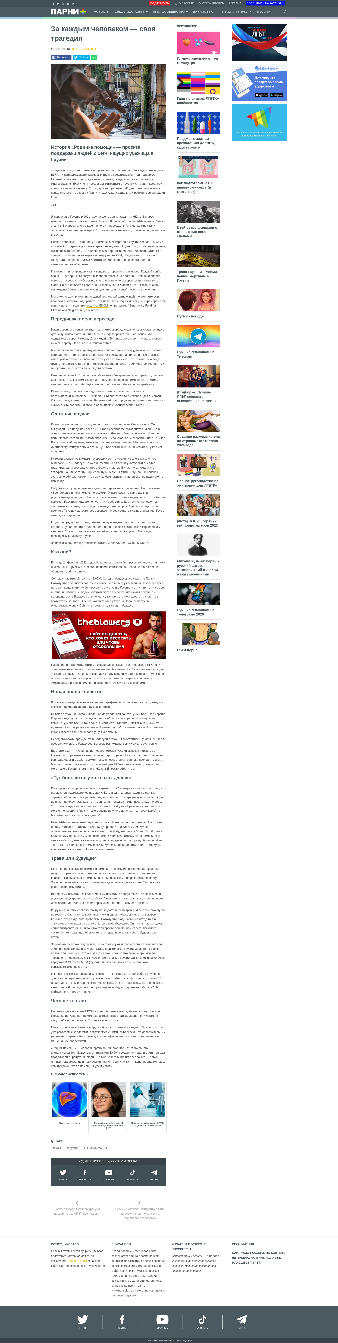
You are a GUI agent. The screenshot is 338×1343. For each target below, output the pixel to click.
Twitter (83, 57)
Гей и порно (187, 650)
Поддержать (159, 3)
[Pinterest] (73, 3)
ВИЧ (58, 1148)
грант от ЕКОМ (97, 305)
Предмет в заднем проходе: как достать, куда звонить (196, 143)
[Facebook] (54, 3)
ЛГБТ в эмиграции (84, 48)
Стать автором (213, 3)
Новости (101, 11)
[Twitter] (58, 3)
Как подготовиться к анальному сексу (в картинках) (194, 187)
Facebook (63, 57)
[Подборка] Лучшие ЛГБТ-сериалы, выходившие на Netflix (197, 396)
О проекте (186, 3)
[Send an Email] (68, 3)
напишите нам (77, 1260)
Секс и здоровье (130, 11)
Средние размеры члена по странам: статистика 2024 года (198, 441)
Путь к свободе (190, 316)
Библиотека (203, 11)
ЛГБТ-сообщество (169, 11)
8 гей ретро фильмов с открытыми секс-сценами (197, 232)
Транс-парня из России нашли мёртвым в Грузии (197, 276)
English (264, 11)
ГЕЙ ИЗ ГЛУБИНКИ (234, 11)
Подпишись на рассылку (265, 3)
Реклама (235, 3)
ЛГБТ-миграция (96, 1148)
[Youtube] (63, 3)
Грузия (73, 1148)
